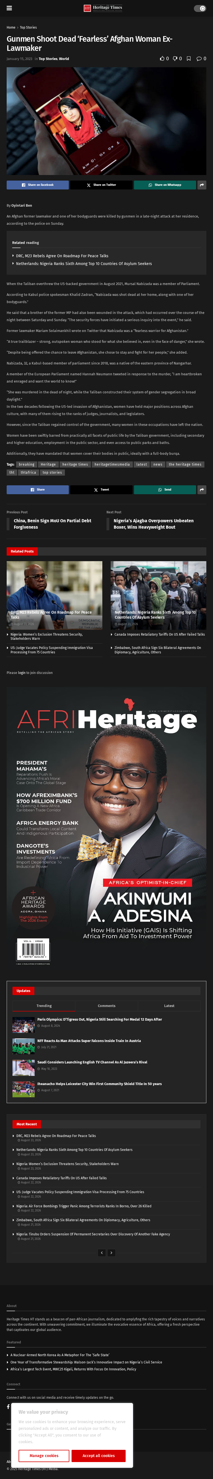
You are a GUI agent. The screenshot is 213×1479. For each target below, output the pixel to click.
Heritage (48, 464)
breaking (26, 464)
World (64, 59)
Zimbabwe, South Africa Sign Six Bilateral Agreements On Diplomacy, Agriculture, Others (158, 650)
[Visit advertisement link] (106, 828)
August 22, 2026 (30, 1182)
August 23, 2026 (23, 624)
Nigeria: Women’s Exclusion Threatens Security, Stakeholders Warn (67, 1164)
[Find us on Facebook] (8, 1407)
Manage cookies (44, 1455)
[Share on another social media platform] (201, 185)
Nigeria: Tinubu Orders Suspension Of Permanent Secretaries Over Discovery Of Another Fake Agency (93, 1234)
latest (141, 464)
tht (11, 472)
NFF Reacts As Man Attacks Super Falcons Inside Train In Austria (89, 1041)
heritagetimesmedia (112, 464)
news (158, 464)
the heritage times (185, 464)
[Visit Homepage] (103, 8)
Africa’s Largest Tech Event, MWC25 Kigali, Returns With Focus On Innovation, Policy (73, 1369)
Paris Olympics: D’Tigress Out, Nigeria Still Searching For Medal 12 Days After (99, 1019)
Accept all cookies (99, 1455)
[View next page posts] (111, 1253)
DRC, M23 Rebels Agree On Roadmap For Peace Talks (62, 256)
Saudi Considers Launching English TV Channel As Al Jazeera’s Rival (92, 1062)
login (22, 673)
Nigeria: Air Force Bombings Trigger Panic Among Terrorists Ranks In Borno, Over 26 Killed (83, 1206)
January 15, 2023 (19, 59)
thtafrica (28, 472)
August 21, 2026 (30, 1224)
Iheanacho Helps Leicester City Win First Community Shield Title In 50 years (99, 1084)
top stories (52, 472)
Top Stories (28, 27)
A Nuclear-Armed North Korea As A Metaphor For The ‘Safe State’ (60, 1355)
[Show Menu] (9, 8)
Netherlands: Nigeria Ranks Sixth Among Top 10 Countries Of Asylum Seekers (84, 263)
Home (11, 27)
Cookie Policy (46, 1442)
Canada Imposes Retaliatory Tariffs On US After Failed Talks (160, 634)
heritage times (75, 464)
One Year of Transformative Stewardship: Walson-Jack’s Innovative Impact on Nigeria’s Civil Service (86, 1362)
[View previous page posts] (102, 1253)
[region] (72, 1435)
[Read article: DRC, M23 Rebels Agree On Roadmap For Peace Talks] (54, 595)
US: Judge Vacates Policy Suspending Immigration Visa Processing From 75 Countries (52, 650)
